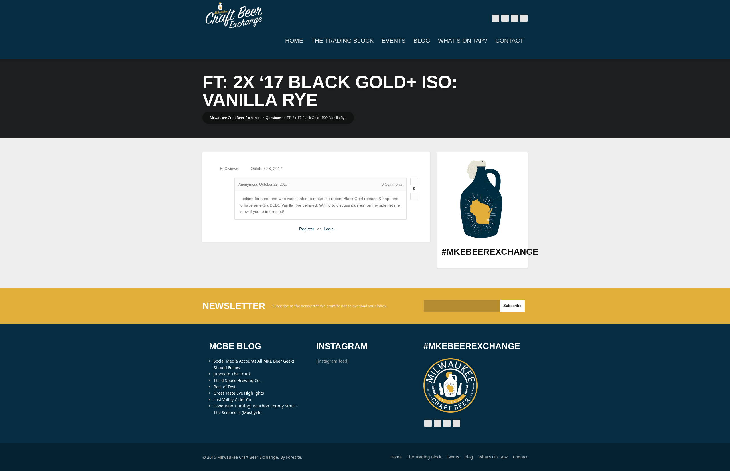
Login (329, 229)
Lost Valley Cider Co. (233, 399)
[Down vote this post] (414, 196)
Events (393, 40)
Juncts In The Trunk (232, 374)
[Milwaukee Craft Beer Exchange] (233, 15)
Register (306, 229)
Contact (509, 40)
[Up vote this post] (414, 181)
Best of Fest (225, 386)
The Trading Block (342, 40)
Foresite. (294, 457)
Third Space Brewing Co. (237, 380)
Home (294, 40)
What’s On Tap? (462, 40)
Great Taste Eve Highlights (239, 393)
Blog (421, 40)
